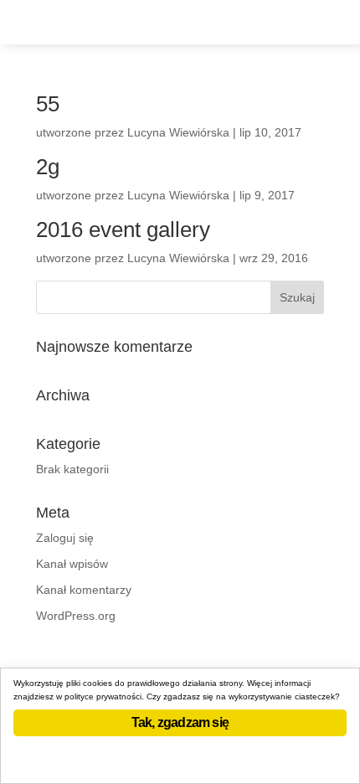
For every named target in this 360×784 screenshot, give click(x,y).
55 (47, 103)
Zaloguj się (65, 537)
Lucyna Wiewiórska (178, 132)
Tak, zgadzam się (180, 722)
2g (47, 166)
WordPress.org (76, 615)
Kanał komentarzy (83, 589)
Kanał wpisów (72, 563)
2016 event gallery (123, 229)
